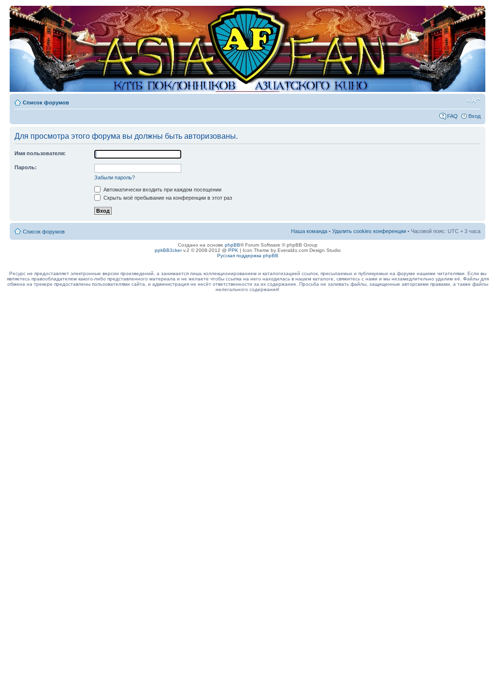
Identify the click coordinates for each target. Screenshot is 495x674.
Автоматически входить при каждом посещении (161, 189)
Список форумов (46, 102)
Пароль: (26, 167)
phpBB (232, 245)
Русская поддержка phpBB (247, 255)
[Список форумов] (17, 10)
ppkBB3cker (168, 250)
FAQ (452, 116)
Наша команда (309, 231)
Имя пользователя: (40, 153)
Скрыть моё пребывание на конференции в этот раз (167, 198)
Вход (474, 116)
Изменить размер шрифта (473, 100)
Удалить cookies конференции (369, 231)
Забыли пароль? (114, 177)
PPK (233, 250)
